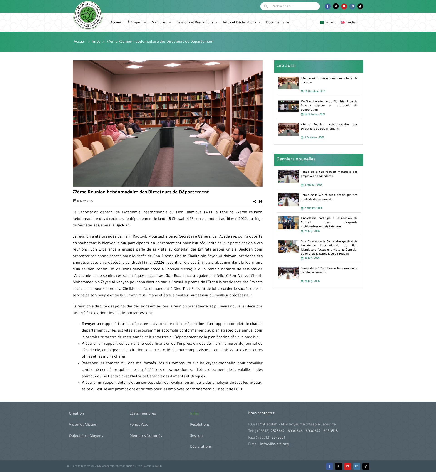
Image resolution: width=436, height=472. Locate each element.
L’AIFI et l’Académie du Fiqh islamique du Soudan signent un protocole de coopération (329, 106)
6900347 (313, 431)
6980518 (330, 431)
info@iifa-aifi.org (274, 444)
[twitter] (338, 466)
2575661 (278, 438)
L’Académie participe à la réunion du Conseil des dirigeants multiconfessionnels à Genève (329, 222)
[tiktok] (365, 466)
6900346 (295, 431)
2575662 (278, 431)
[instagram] (356, 466)
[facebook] (329, 466)
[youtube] (347, 466)
